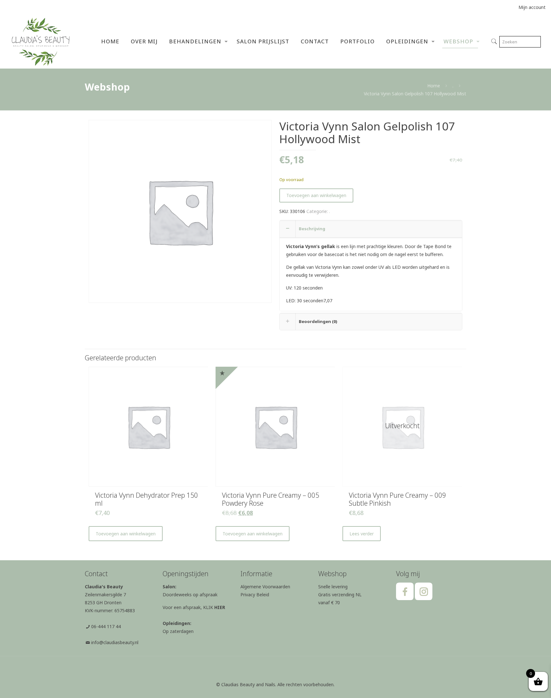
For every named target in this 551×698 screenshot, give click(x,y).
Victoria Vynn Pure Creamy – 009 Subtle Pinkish (397, 499)
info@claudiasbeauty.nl (114, 642)
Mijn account (532, 7)
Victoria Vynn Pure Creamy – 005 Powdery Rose (270, 499)
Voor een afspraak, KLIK (194, 607)
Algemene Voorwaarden (265, 587)
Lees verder (361, 534)
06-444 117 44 (106, 626)
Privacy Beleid (254, 594)
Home (433, 86)
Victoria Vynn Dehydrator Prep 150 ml (146, 499)
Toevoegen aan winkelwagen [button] (126, 534)
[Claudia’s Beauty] (41, 41)
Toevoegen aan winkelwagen (316, 195)
